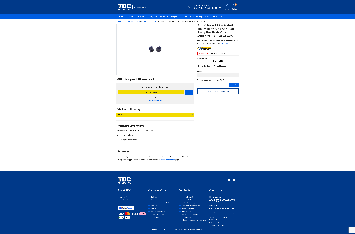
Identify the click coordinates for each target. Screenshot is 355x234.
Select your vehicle (155, 100)
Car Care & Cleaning (193, 16)
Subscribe (233, 85)
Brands (141, 16)
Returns (154, 200)
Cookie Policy (155, 217)
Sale (207, 16)
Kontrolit (199, 229)
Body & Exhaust (187, 197)
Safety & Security (187, 208)
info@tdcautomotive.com (221, 208)
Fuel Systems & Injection (190, 203)
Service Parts (186, 211)
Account (154, 206)
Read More (226, 43)
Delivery (154, 197)
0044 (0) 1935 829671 (208, 8)
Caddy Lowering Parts (158, 16)
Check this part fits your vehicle (218, 91)
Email (199, 71)
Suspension (176, 16)
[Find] (189, 7)
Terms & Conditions (158, 211)
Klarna (153, 208)
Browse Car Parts (127, 16)
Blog (122, 203)
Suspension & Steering (189, 214)
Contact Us (217, 16)
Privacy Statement (157, 214)
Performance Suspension (190, 206)
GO (189, 92)
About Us (123, 197)
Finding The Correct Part (160, 203)
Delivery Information (167, 160)
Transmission (186, 217)
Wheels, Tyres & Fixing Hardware (193, 220)
